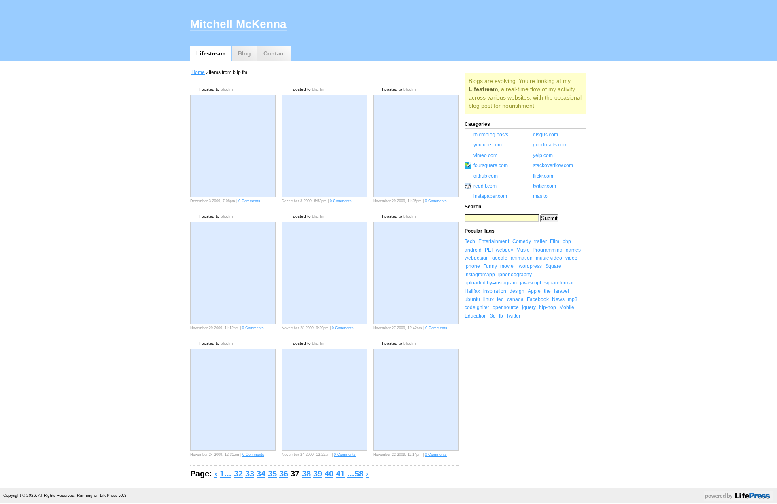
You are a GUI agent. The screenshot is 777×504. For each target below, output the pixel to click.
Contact (274, 53)
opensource (506, 307)
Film (554, 241)
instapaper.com (490, 196)
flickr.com (543, 176)
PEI (489, 250)
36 (283, 473)
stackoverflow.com (553, 165)
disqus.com (545, 135)
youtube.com (487, 145)
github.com (485, 176)
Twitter (513, 316)
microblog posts (490, 135)
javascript (530, 283)
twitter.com (544, 186)
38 (306, 473)
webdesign (477, 258)
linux (488, 299)
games (573, 250)
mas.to (540, 196)
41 (340, 473)
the (547, 291)
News (558, 299)
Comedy (521, 241)
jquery (529, 307)
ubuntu (472, 299)
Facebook (538, 299)
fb (501, 316)
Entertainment (493, 241)
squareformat (558, 283)
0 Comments (249, 201)
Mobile (566, 307)
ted (500, 299)
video (571, 258)
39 (317, 473)
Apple (534, 291)
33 (249, 473)
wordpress (530, 266)
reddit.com (485, 186)
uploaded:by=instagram (491, 283)
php (567, 241)
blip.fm (227, 89)
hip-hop (547, 307)
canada (515, 299)
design (517, 291)
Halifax (472, 291)
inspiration (494, 291)
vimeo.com (485, 155)
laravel (561, 291)
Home (198, 72)
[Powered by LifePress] (738, 497)
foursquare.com (490, 165)
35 (272, 473)
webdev (504, 250)
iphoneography (515, 274)
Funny (490, 266)
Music (522, 250)
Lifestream (210, 53)
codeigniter (477, 307)
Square (553, 266)
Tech (470, 241)
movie (507, 266)
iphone (472, 266)
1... (225, 473)
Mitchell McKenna (238, 24)
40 (329, 473)
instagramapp (480, 274)
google (499, 258)
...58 (355, 473)
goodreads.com (550, 145)
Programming (548, 250)
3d (493, 316)
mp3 (572, 299)
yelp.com (543, 155)
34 (261, 473)
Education (476, 316)
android (473, 250)
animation (522, 258)
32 (238, 473)
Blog (244, 53)
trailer (540, 241)
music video (549, 258)
